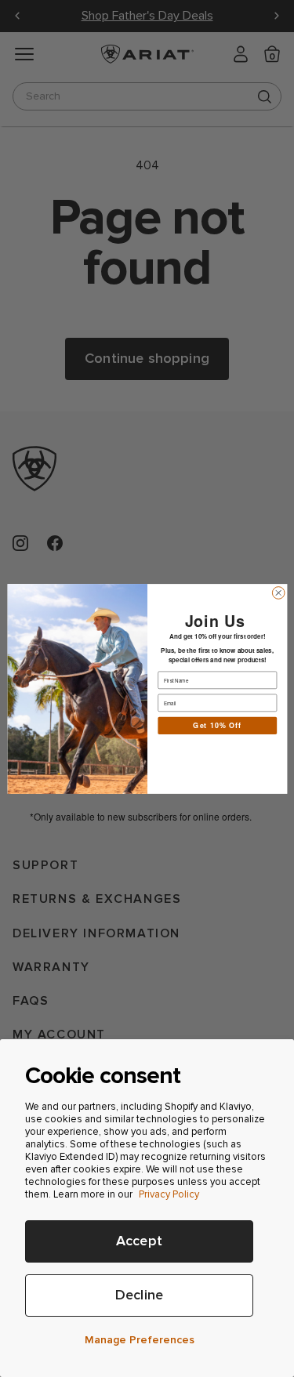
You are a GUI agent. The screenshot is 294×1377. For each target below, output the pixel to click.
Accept (139, 1241)
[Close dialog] (278, 592)
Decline (139, 1295)
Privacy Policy (169, 1194)
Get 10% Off (217, 724)
